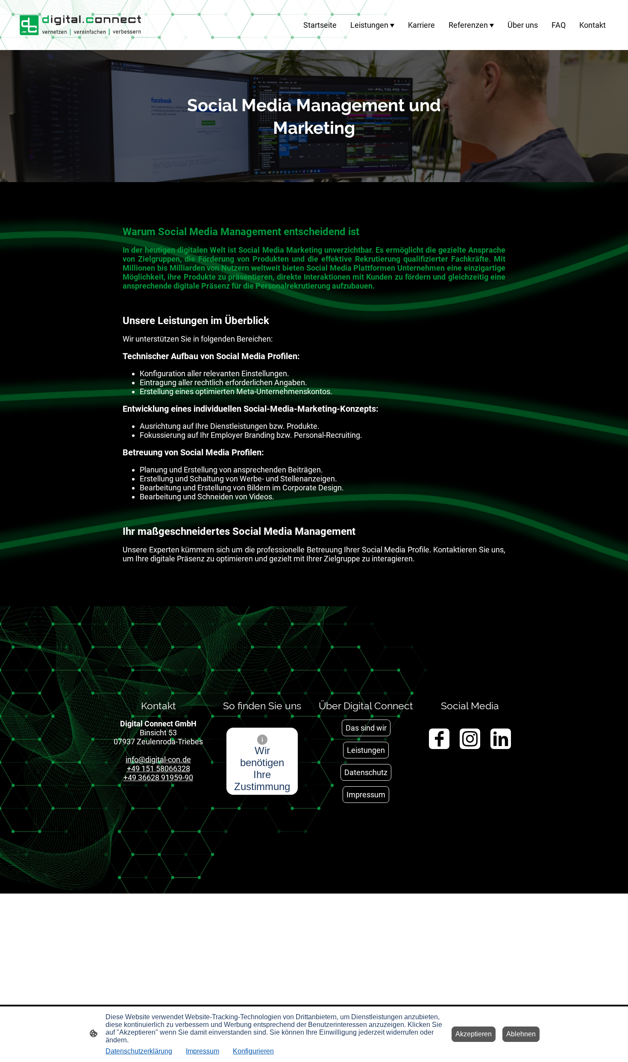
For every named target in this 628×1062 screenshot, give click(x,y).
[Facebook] (439, 739)
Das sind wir (366, 727)
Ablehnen (521, 1034)
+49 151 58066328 (158, 768)
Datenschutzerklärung (139, 1051)
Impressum (365, 794)
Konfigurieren (253, 1051)
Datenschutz (365, 772)
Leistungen (366, 750)
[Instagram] (470, 739)
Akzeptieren (473, 1034)
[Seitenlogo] (80, 25)
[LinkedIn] (500, 739)
